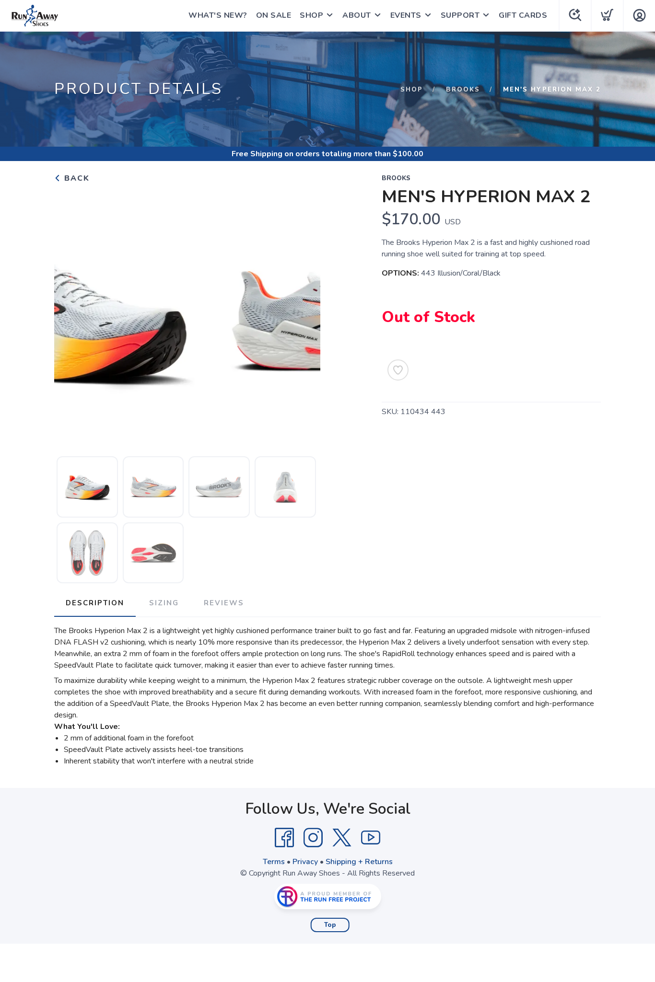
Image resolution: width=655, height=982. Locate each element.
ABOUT (356, 15)
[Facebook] (284, 837)
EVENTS (405, 15)
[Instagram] (313, 837)
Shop (411, 89)
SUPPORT (460, 15)
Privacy (305, 861)
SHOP (311, 15)
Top (330, 925)
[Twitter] (342, 837)
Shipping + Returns (359, 861)
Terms (274, 861)
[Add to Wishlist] (398, 370)
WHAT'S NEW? (217, 15)
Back (75, 178)
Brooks (463, 89)
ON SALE (274, 15)
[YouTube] (370, 837)
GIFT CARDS (523, 15)
